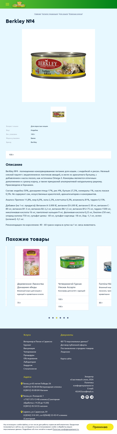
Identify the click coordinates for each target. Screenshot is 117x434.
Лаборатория (30, 362)
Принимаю (100, 427)
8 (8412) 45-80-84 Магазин (36, 390)
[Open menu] (7, 4)
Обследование (30, 358)
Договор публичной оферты (74, 345)
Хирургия (28, 365)
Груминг (27, 345)
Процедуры (29, 355)
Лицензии (65, 352)
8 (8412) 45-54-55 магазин (36, 406)
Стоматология (30, 369)
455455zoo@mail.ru (84, 391)
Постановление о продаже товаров (77, 348)
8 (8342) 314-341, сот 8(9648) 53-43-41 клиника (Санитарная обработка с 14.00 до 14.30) (45, 418)
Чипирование (30, 352)
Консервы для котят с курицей (71, 291)
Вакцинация (29, 348)
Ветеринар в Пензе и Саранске (38, 341)
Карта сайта (66, 358)
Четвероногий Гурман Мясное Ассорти (70, 285)
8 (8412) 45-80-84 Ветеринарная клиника (42, 387)
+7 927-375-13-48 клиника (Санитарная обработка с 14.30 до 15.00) (42, 401)
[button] (49, 318)
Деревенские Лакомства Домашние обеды (30, 285)
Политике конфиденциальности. (66, 429)
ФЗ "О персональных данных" (74, 341)
